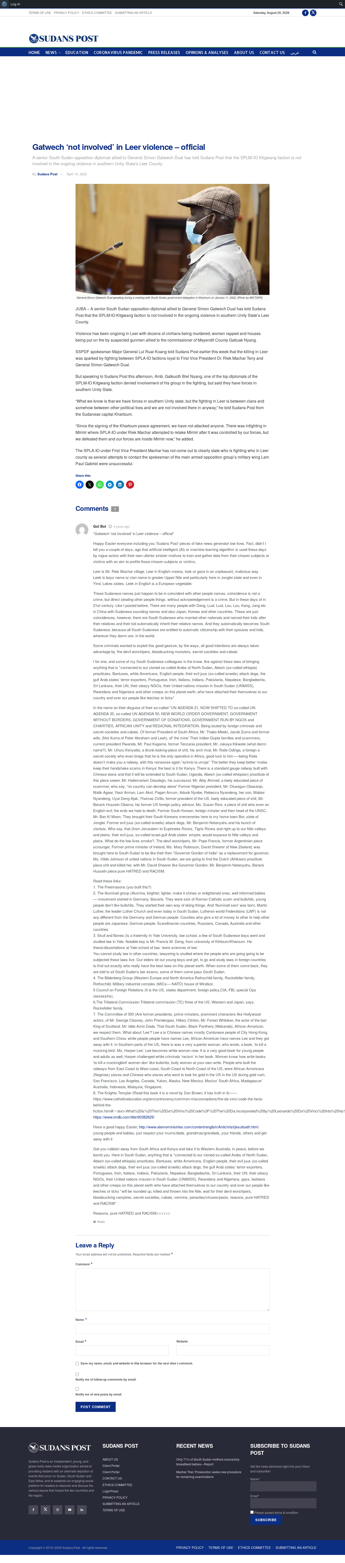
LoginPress (110, 1491)
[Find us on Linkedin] (82, 1509)
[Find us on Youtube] (70, 1509)
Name (81, 1319)
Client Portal (111, 1465)
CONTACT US (272, 52)
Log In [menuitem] (15, 4)
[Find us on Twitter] (313, 12)
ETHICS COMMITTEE (97, 12)
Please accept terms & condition (276, 1512)
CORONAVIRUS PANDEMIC (118, 52)
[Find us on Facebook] (305, 12)
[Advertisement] (172, 99)
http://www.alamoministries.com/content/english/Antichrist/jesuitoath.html (198, 1126)
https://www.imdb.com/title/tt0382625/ (124, 1117)
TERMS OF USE (40, 12)
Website (182, 1341)
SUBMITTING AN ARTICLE (133, 12)
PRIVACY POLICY (66, 12)
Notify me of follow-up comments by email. (106, 1379)
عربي (295, 52)
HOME (34, 52)
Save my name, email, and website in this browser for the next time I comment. (137, 1363)
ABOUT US (244, 52)
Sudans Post (47, 174)
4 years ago (121, 526)
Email (81, 1341)
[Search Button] (314, 51)
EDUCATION (76, 52)
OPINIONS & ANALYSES (207, 52)
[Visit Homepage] (63, 38)
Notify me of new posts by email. (99, 1394)
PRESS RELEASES (164, 52)
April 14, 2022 (77, 174)
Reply (101, 1221)
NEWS (51, 52)
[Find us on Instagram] (57, 1509)
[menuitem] (4, 4)
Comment (84, 1264)
